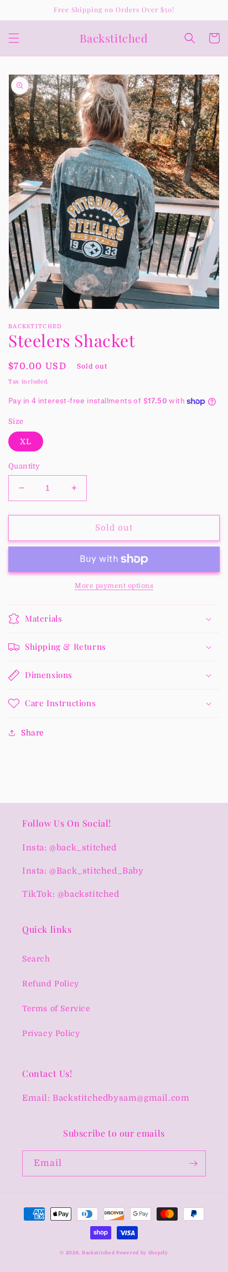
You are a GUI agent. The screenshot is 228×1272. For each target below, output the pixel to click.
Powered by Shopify (142, 1252)
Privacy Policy (51, 1033)
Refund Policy (50, 983)
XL (26, 441)
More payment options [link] (114, 586)
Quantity (24, 466)
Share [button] (32, 732)
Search (36, 958)
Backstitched (99, 1252)
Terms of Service (56, 1008)
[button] (14, 38)
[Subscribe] (193, 1163)
